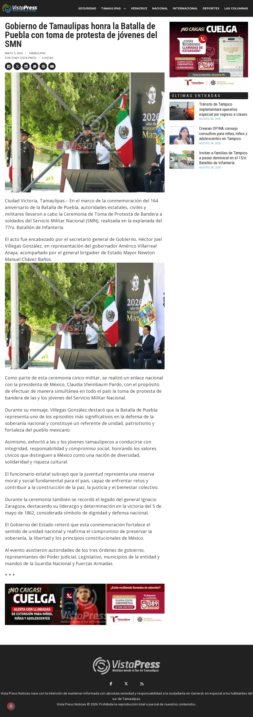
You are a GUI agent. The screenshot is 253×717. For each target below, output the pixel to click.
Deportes (211, 8)
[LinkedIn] (26, 66)
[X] (17, 66)
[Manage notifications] (11, 706)
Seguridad (87, 8)
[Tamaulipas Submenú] (124, 8)
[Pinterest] (43, 66)
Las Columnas (236, 8)
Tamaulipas (111, 8)
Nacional (160, 8)
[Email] (52, 66)
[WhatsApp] (34, 66)
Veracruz (139, 8)
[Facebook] (8, 66)
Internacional (185, 8)
